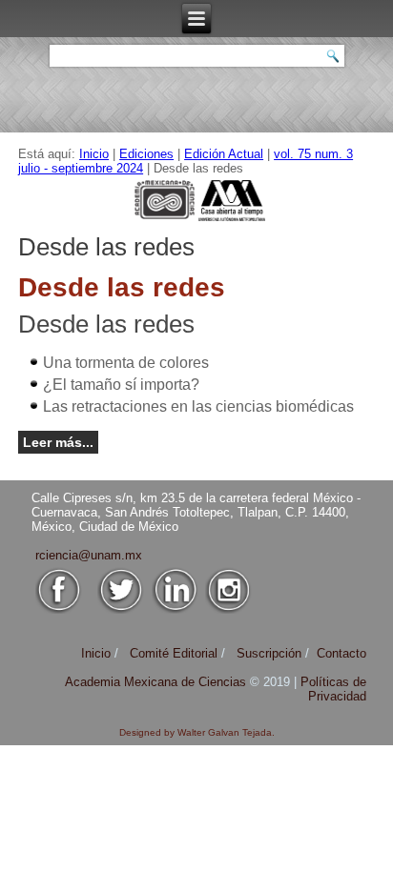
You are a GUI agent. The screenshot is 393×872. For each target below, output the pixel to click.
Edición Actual (223, 154)
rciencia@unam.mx (88, 555)
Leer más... (58, 442)
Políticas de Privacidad (333, 689)
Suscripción (269, 653)
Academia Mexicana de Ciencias (157, 682)
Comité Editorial (173, 653)
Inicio (94, 154)
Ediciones (146, 154)
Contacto (341, 653)
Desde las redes (106, 324)
